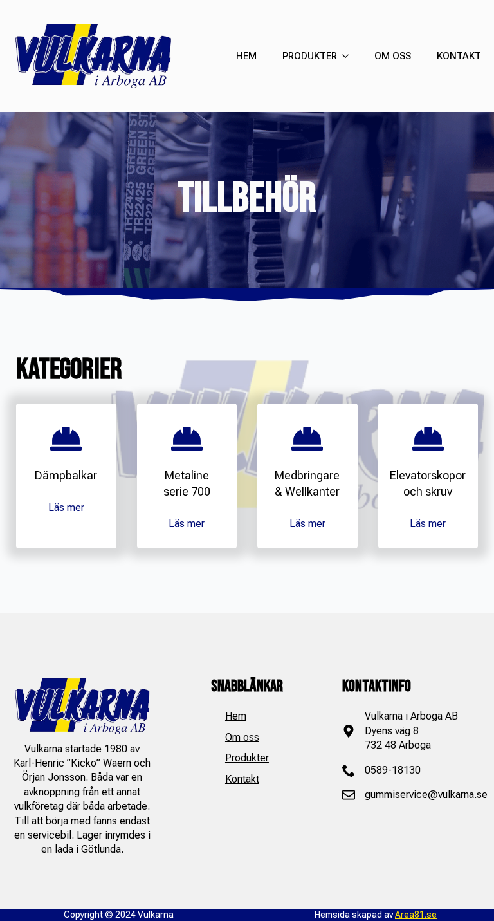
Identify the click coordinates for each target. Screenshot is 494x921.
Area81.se (416, 914)
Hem (235, 716)
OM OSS (392, 56)
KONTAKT (459, 56)
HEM (246, 56)
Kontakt (242, 779)
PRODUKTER (309, 56)
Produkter (247, 758)
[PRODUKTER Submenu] (343, 56)
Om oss (242, 737)
